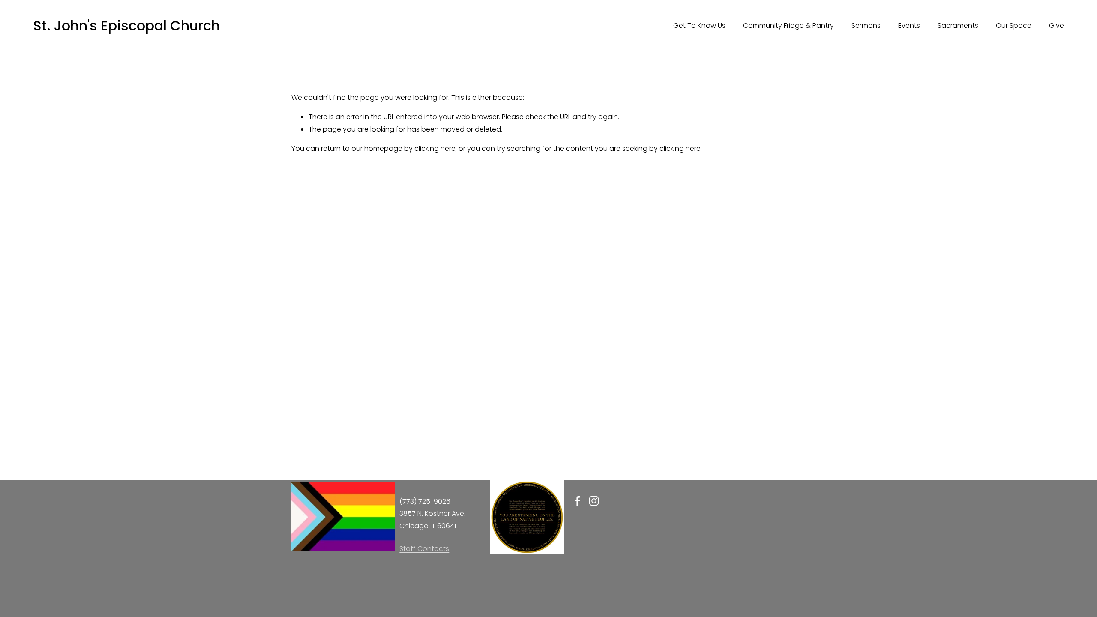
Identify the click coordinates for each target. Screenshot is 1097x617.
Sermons (866, 25)
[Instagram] (594, 501)
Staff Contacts (424, 549)
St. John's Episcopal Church (126, 25)
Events (909, 25)
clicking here (435, 148)
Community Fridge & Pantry (788, 25)
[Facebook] (577, 501)
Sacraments (958, 25)
